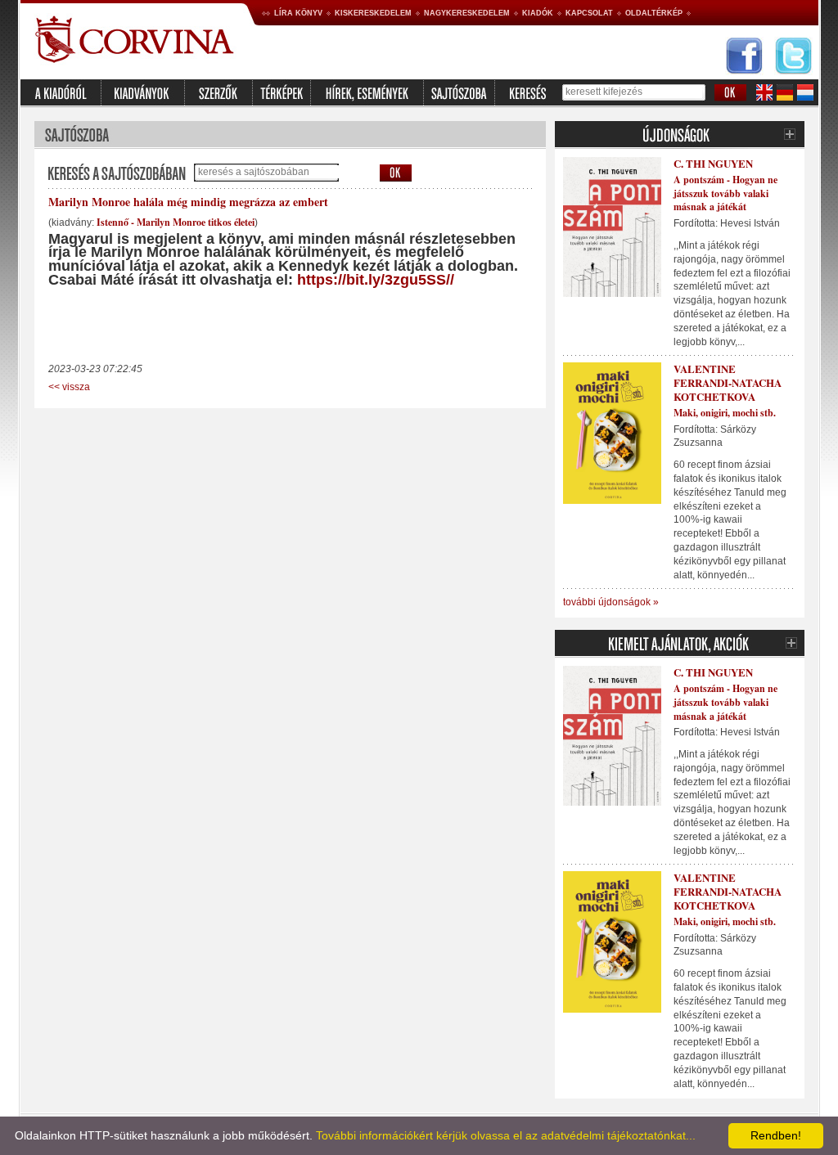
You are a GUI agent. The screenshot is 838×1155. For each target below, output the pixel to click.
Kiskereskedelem (373, 13)
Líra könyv (298, 13)
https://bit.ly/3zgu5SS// (375, 280)
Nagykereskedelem (467, 13)
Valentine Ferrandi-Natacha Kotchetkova (728, 382)
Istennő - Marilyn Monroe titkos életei (176, 222)
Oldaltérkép (654, 13)
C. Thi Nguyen (713, 163)
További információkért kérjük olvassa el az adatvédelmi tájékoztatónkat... (506, 1135)
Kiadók (537, 13)
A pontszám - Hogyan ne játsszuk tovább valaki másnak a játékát (725, 193)
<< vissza (69, 387)
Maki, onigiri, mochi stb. (725, 413)
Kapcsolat (589, 13)
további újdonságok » (611, 602)
